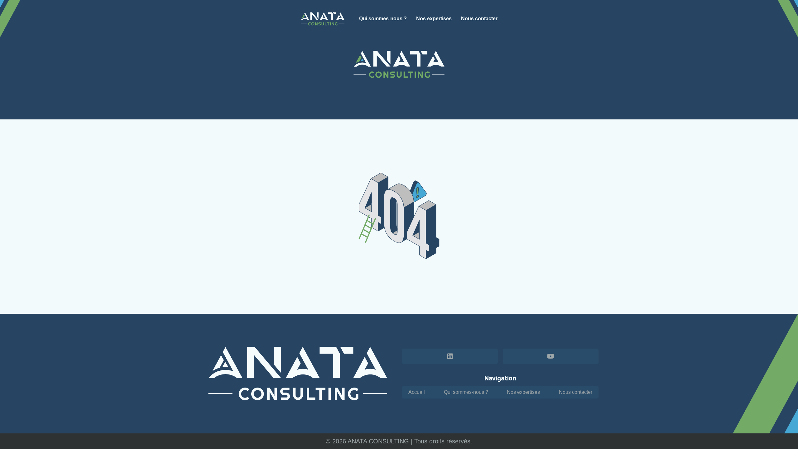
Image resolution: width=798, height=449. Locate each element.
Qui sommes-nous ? (466, 392)
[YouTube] (550, 356)
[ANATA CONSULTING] (322, 19)
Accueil (416, 392)
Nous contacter (575, 392)
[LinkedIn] (450, 356)
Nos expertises (523, 392)
